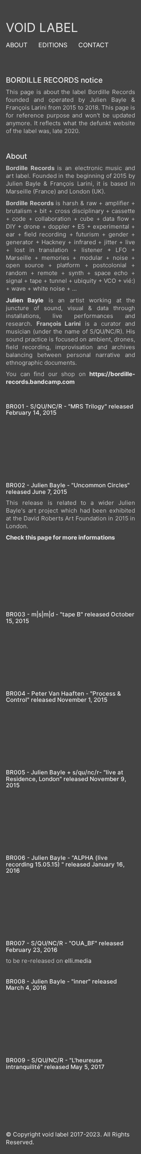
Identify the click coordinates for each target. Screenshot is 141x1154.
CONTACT (93, 45)
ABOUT (16, 45)
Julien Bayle (24, 300)
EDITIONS (52, 45)
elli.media (78, 960)
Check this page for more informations (60, 537)
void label (42, 27)
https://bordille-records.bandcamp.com (70, 377)
